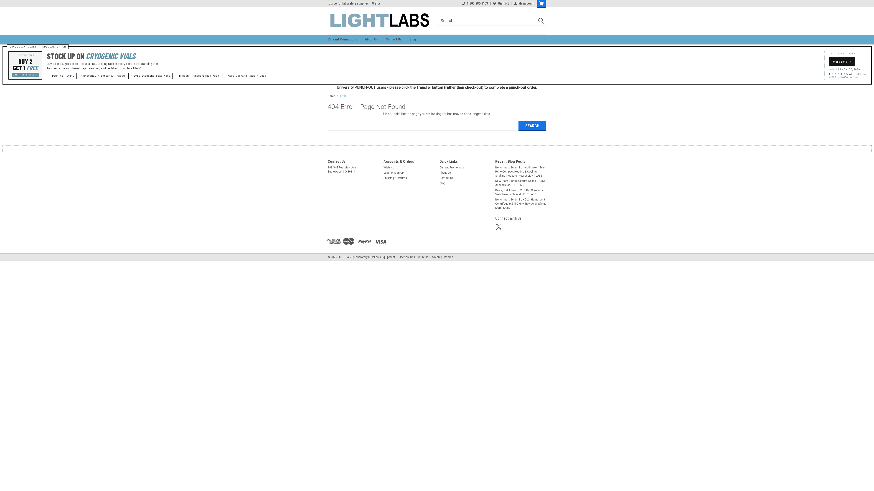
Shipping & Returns (395, 178)
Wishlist (503, 3)
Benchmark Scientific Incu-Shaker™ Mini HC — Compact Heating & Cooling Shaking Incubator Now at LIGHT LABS (520, 171)
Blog (412, 39)
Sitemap (448, 257)
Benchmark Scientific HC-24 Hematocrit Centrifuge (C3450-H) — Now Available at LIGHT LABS (520, 203)
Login (387, 172)
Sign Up (399, 172)
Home (331, 96)
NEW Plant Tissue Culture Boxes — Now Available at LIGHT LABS (520, 183)
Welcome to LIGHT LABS (344, 3)
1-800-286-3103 (477, 3)
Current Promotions (342, 39)
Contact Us (393, 39)
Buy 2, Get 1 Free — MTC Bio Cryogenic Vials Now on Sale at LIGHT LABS (519, 192)
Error (343, 96)
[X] (499, 227)
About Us (371, 39)
